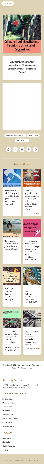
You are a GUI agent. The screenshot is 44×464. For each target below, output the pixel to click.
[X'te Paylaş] (15, 149)
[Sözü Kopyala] (35, 149)
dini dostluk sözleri (9, 418)
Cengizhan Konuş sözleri (15, 135)
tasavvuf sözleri (8, 426)
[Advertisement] (22, 106)
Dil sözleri (6, 411)
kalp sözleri (33, 135)
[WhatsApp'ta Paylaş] (8, 149)
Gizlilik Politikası (8, 446)
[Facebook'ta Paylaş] (22, 149)
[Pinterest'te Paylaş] (29, 149)
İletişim (5, 450)
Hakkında (6, 442)
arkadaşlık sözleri (9, 414)
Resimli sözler (22, 140)
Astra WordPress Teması (22, 368)
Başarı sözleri (7, 422)
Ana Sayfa (8, 3)
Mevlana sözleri (8, 403)
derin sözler (7, 407)
